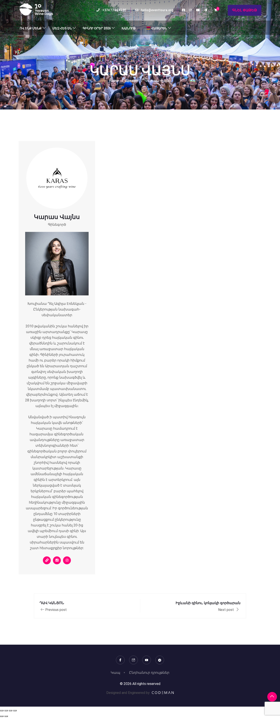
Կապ (115, 672)
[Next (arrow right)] (6, 716)
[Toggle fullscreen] (6, 710)
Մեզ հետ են (62, 28)
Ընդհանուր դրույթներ (149, 672)
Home (114, 81)
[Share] (10, 710)
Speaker (131, 81)
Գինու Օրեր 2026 (97, 28)
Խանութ (129, 28)
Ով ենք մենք (31, 28)
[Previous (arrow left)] (2, 716)
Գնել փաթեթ (244, 10)
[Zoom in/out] (2, 710)
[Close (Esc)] (15, 710)
